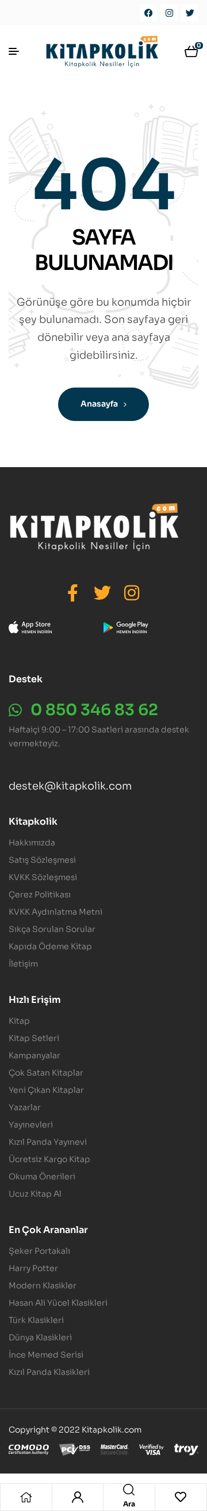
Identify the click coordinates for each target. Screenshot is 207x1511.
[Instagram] (169, 12)
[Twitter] (189, 12)
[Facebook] (148, 12)
